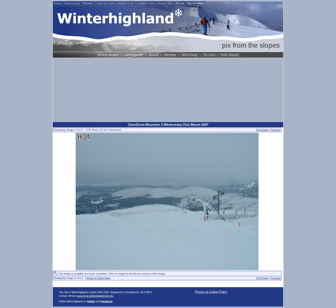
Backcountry (73, 3)
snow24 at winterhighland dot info (95, 295)
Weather (88, 3)
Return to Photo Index (98, 278)
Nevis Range (189, 55)
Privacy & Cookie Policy (211, 292)
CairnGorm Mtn (133, 55)
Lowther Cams (146, 3)
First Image (262, 129)
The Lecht (209, 55)
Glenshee (170, 55)
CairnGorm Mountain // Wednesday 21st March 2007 (168, 124)
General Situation (108, 55)
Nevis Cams (166, 3)
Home (58, 3)
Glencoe (153, 55)
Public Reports (230, 55)
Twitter (91, 301)
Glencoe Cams (106, 3)
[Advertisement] (168, 90)
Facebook (106, 301)
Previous (275, 129)
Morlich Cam (126, 3)
